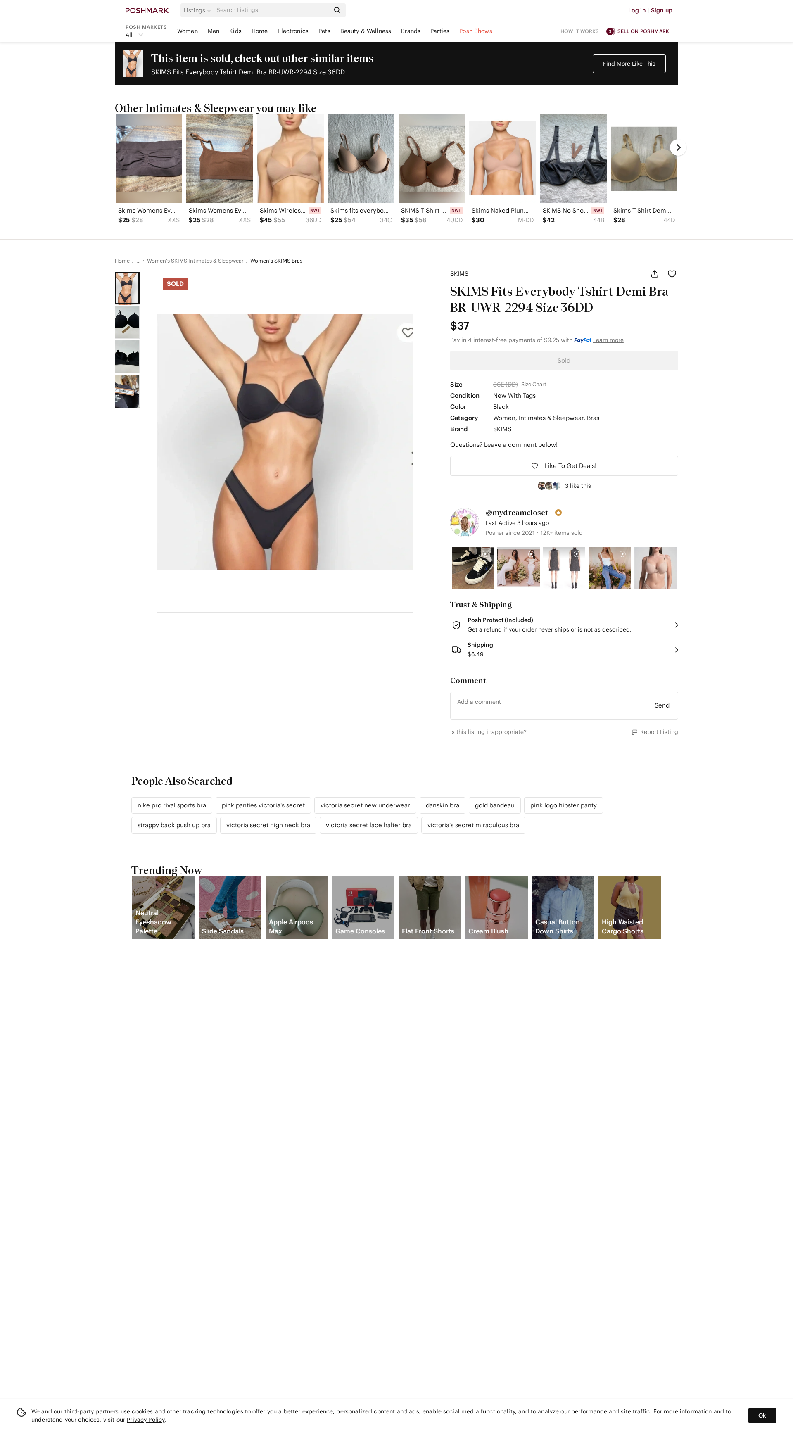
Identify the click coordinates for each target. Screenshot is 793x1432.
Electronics (293, 31)
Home (260, 31)
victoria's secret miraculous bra (473, 825)
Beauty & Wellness (366, 31)
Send (662, 705)
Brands (410, 31)
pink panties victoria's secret (263, 805)
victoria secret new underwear (365, 805)
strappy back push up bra (174, 825)
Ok (762, 1415)
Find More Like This (629, 63)
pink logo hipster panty (563, 805)
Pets (324, 31)
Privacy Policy (145, 1419)
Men (213, 31)
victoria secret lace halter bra (369, 825)
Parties (439, 31)
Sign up (661, 10)
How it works (579, 31)
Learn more (608, 340)
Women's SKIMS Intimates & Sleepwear (195, 261)
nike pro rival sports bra (172, 805)
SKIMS (459, 274)
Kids (235, 31)
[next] (678, 147)
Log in (637, 10)
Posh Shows (475, 31)
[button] (199, 10)
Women (187, 31)
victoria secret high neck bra (268, 825)
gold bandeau (495, 805)
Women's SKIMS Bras (276, 261)
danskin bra (442, 805)
